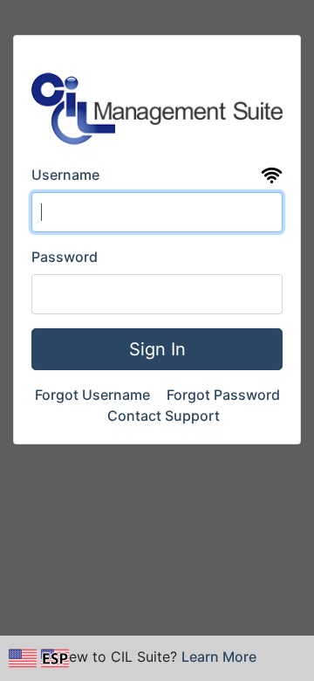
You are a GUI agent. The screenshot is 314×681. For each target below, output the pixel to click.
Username (65, 174)
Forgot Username (94, 394)
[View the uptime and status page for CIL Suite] (272, 175)
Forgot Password (223, 394)
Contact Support (163, 415)
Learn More (218, 656)
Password (64, 256)
